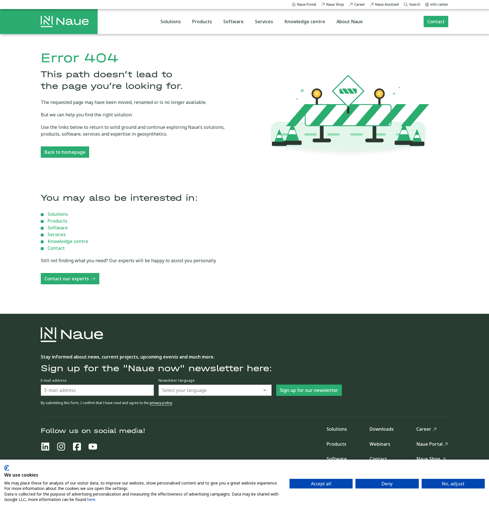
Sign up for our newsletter (309, 390)
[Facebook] (77, 446)
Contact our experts (66, 279)
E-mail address (54, 380)
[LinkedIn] (45, 446)
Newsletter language (176, 380)
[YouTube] (92, 446)
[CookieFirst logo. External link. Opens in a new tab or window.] (6, 468)
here (91, 499)
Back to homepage (64, 152)
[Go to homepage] (65, 21)
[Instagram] (61, 446)
